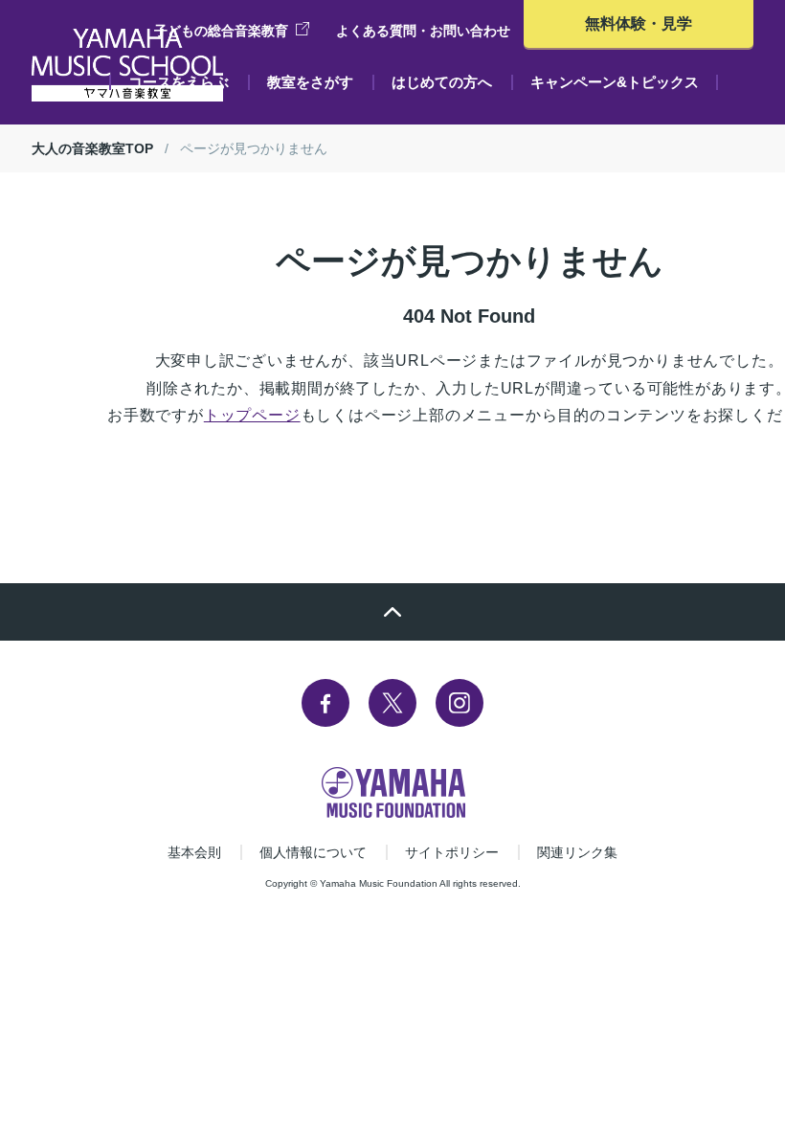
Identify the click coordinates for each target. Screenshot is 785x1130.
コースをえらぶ (178, 82)
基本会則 (194, 852)
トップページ (252, 415)
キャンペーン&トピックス (614, 82)
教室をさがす (310, 82)
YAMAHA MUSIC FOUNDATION (393, 792)
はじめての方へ (442, 82)
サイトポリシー (452, 852)
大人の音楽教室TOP (92, 148)
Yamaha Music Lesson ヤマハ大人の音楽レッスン (127, 65)
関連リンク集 (577, 852)
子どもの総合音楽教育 (221, 30)
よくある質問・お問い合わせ (423, 30)
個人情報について (313, 852)
